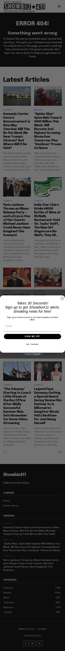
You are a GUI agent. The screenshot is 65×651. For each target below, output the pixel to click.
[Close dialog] (62, 298)
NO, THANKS (32, 344)
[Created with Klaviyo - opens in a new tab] (32, 354)
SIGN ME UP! (32, 336)
